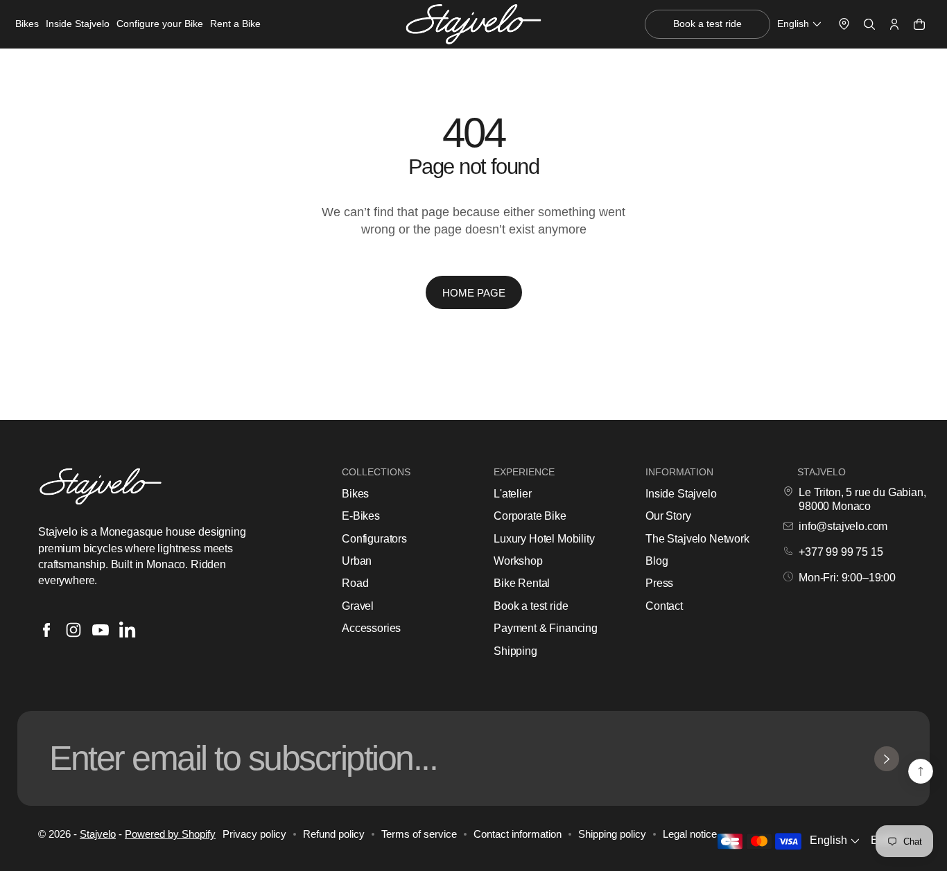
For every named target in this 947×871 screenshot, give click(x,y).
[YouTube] (100, 630)
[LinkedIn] (127, 630)
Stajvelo (98, 834)
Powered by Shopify (170, 834)
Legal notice (690, 834)
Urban (357, 561)
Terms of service (419, 834)
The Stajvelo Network (697, 539)
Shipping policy (612, 834)
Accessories (371, 628)
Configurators (374, 539)
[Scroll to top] (920, 771)
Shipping (515, 651)
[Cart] (919, 24)
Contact (664, 606)
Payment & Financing (546, 628)
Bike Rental (522, 583)
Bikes (355, 494)
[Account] (894, 24)
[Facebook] (46, 630)
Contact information (518, 834)
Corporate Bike (530, 516)
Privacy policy (254, 834)
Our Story (668, 516)
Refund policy (334, 834)
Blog (656, 561)
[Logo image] (473, 24)
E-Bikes (361, 516)
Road (355, 583)
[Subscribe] (886, 759)
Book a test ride (531, 606)
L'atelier (513, 494)
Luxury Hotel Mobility (544, 539)
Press (659, 583)
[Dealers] (844, 24)
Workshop (518, 561)
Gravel (358, 606)
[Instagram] (73, 630)
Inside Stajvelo (681, 494)
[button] (800, 24)
